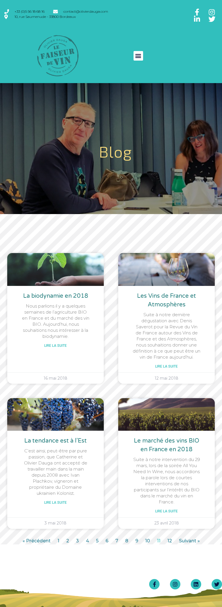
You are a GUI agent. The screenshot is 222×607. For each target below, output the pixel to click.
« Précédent (37, 541)
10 (147, 541)
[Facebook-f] (154, 584)
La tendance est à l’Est (55, 440)
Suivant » (189, 541)
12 (169, 541)
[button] (138, 56)
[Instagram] (175, 584)
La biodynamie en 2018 (55, 296)
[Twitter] (217, 584)
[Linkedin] (196, 584)
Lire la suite (55, 346)
